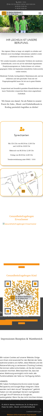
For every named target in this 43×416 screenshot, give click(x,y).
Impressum (31, 414)
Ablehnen (19, 411)
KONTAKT (6, 322)
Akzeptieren (6, 411)
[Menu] (40, 13)
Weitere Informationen (16, 414)
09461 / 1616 (22, 2)
